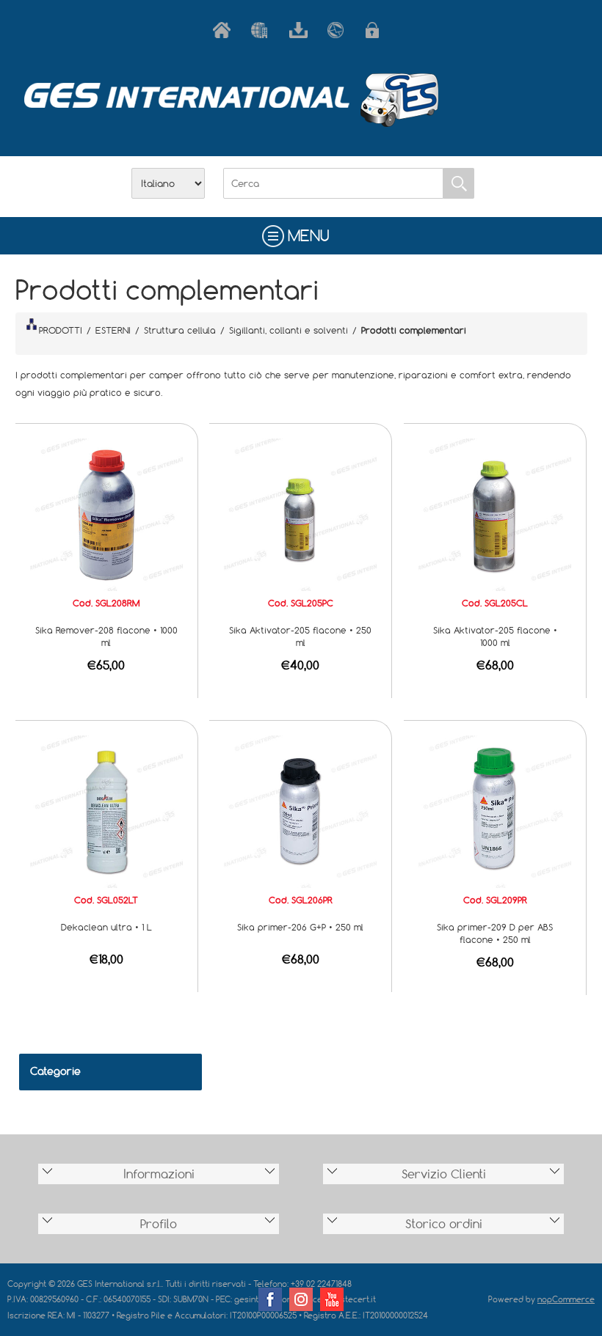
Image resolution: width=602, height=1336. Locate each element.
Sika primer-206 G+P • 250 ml (300, 927)
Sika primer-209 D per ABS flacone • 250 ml (495, 933)
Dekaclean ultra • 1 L (106, 927)
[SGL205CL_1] (494, 513)
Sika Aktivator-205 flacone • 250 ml (300, 636)
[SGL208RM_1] (106, 513)
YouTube (332, 1299)
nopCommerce (566, 1298)
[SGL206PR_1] (300, 810)
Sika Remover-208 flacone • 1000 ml (106, 636)
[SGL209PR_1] (494, 810)
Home (224, 30)
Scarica (301, 30)
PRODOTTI (60, 330)
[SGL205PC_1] (300, 513)
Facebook (270, 1299)
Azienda (263, 30)
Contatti (339, 30)
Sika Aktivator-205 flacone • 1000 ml (495, 636)
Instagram (301, 1299)
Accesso (377, 30)
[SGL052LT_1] (106, 810)
